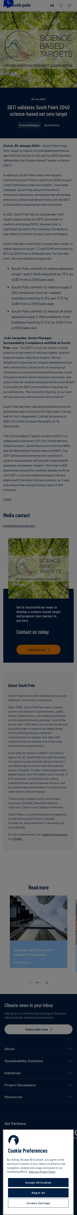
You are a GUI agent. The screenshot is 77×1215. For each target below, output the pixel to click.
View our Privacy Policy (42, 1171)
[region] (38, 1172)
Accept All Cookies (38, 1182)
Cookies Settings (38, 1203)
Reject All (38, 1192)
